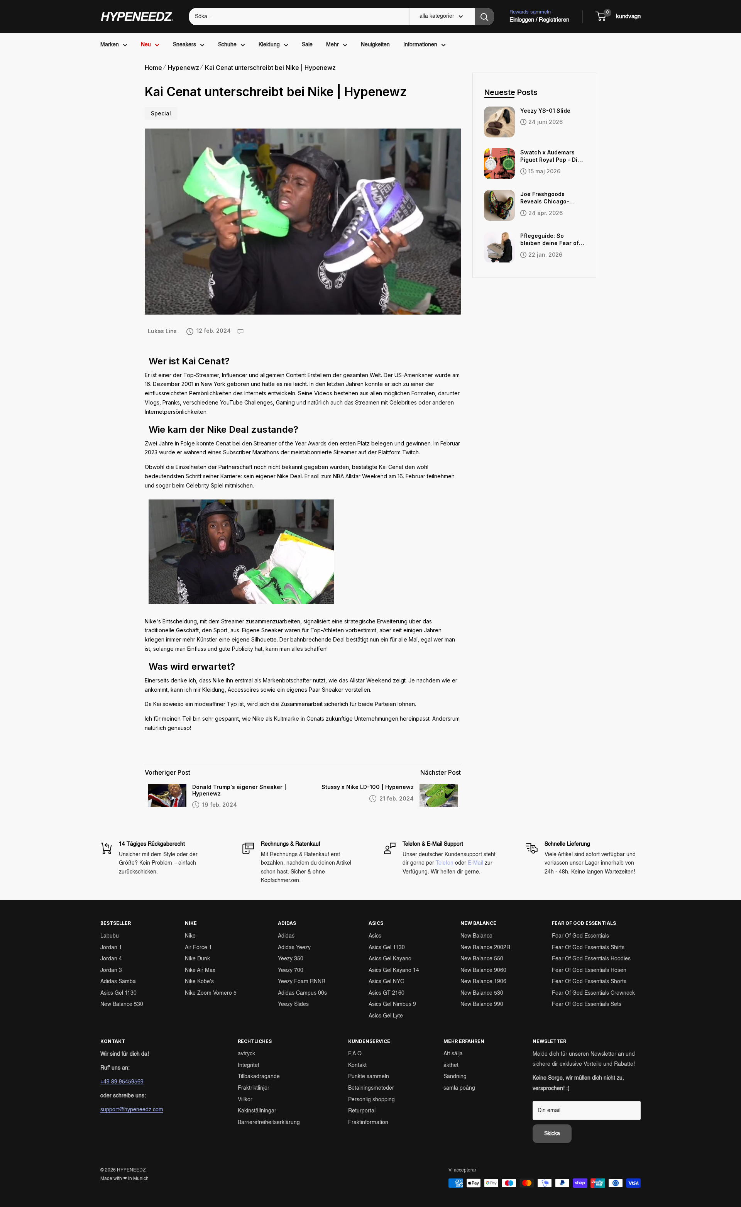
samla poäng (459, 1088)
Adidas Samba (118, 981)
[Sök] (484, 16)
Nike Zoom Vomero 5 (211, 993)
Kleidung (269, 44)
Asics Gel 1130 (118, 993)
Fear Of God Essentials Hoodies (591, 959)
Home (153, 67)
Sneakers (184, 44)
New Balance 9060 (483, 970)
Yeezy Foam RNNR (301, 981)
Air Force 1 (198, 947)
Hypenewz (183, 67)
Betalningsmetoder (371, 1088)
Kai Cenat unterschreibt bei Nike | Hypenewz (270, 67)
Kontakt (357, 1065)
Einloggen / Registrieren (539, 20)
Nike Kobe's (199, 981)
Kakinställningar (257, 1111)
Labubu (109, 936)
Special (161, 113)
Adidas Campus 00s (302, 993)
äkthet (450, 1065)
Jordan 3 (111, 970)
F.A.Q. (355, 1053)
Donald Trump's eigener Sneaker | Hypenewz (239, 790)
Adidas (286, 936)
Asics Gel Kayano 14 (394, 970)
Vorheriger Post (167, 772)
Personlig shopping (371, 1099)
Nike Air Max (200, 970)
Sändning (455, 1076)
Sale (307, 44)
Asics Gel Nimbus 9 (392, 1004)
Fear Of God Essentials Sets (586, 1004)
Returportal (362, 1111)
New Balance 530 (121, 1004)
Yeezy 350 (290, 959)
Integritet (248, 1065)
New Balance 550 (481, 959)
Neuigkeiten (375, 44)
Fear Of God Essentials (580, 936)
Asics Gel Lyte (386, 1016)
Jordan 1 (111, 947)
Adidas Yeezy (294, 947)
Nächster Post (440, 772)
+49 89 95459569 (122, 1082)
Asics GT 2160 (386, 993)
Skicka (552, 1133)
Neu (146, 44)
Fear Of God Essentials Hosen (589, 970)
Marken (109, 44)
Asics (375, 936)
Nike (190, 936)
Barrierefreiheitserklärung (269, 1122)
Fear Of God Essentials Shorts (589, 981)
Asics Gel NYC (386, 981)
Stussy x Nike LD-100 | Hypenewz (367, 787)
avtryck (246, 1053)
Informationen (420, 44)
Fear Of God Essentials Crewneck (593, 993)
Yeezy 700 (290, 970)
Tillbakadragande (259, 1076)
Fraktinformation (368, 1122)
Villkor (245, 1099)
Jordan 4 (111, 959)
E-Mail (475, 863)
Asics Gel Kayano (390, 959)
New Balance (476, 936)
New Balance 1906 (483, 981)
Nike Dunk (197, 959)
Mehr (332, 44)
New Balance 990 (481, 1004)
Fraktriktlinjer (253, 1088)
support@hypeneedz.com (131, 1109)
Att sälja (453, 1053)
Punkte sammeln (368, 1076)
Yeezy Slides (293, 1004)
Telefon (444, 863)
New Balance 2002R (485, 947)
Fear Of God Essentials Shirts (588, 947)
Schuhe (227, 44)
